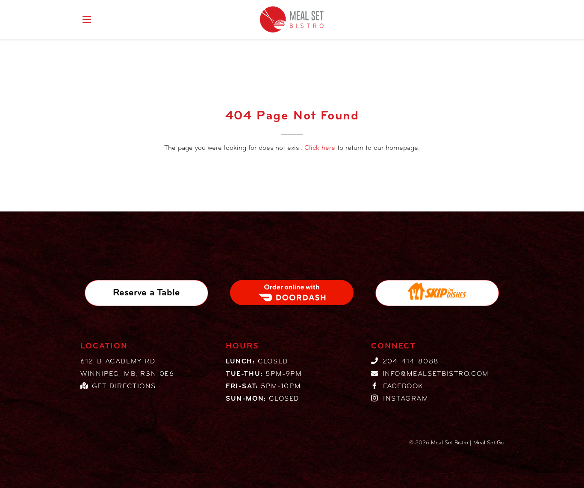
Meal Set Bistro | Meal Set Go (467, 443)
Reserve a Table (146, 293)
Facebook (403, 386)
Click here (319, 148)
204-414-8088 (411, 361)
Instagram (405, 399)
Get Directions (124, 386)
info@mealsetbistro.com (436, 374)
